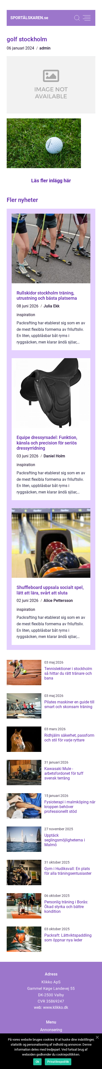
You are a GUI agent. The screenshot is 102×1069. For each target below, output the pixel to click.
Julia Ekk (51, 306)
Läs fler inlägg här (51, 181)
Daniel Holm (54, 456)
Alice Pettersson (58, 600)
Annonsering (51, 1029)
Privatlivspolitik (58, 1062)
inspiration (26, 314)
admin (45, 48)
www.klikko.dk (55, 1007)
